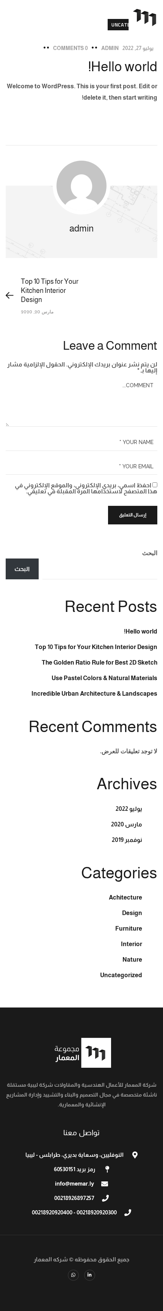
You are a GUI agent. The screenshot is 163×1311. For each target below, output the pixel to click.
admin (110, 48)
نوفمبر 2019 (127, 840)
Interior (131, 944)
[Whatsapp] (73, 1275)
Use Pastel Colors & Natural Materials (104, 678)
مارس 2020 (126, 824)
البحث (149, 552)
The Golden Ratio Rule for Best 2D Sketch (99, 662)
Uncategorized (121, 975)
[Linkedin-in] (89, 1275)
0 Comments (70, 48)
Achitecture (125, 897)
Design (132, 913)
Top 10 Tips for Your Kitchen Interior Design (96, 647)
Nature (132, 959)
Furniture (128, 928)
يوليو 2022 (129, 809)
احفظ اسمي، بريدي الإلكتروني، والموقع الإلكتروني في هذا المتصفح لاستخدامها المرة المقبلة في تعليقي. (86, 488)
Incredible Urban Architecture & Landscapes (94, 693)
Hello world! (140, 631)
